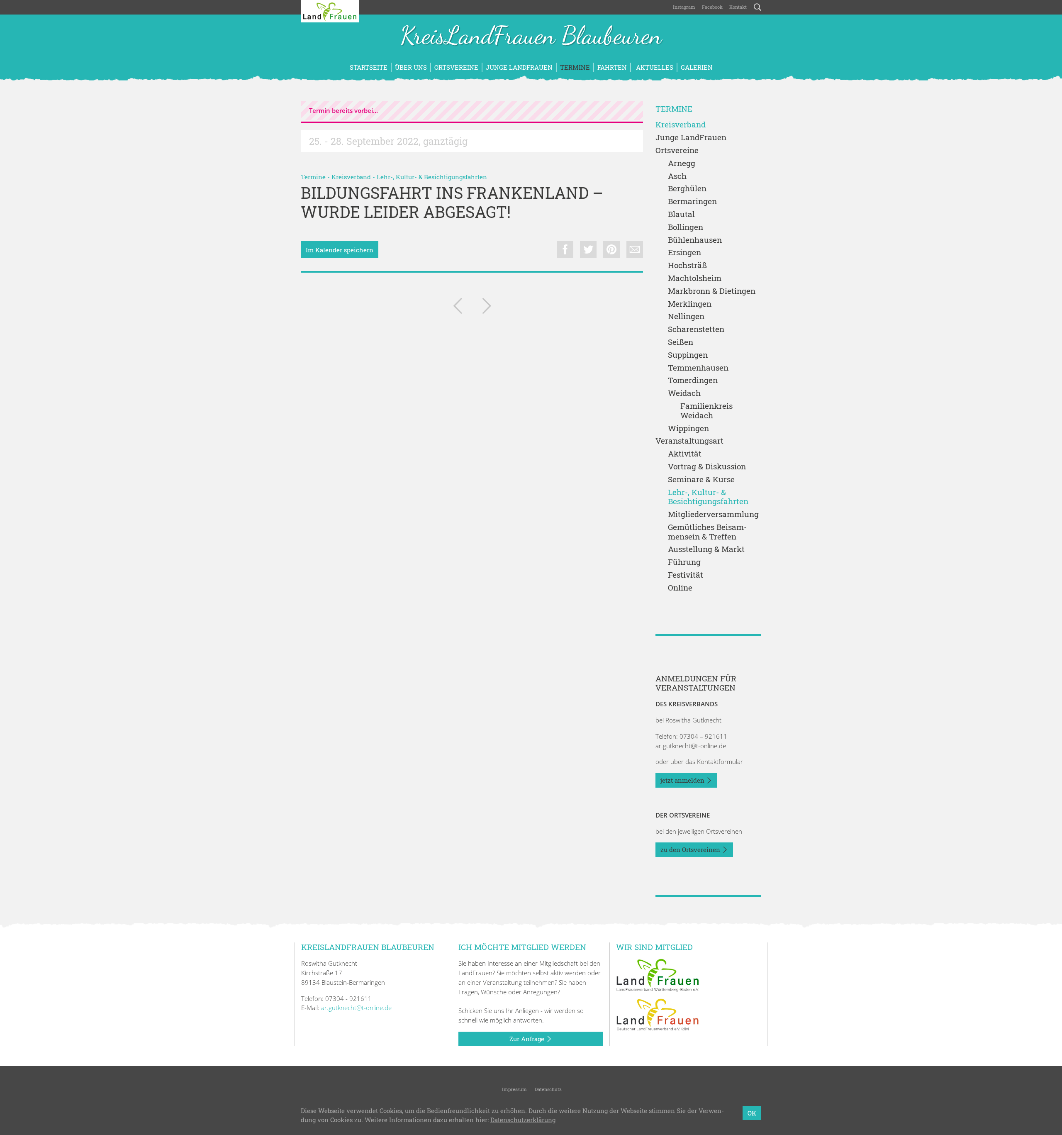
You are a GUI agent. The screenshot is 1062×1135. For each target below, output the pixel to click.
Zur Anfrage (527, 1039)
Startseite (368, 67)
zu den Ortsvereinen (691, 849)
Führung (684, 562)
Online (680, 588)
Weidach (684, 393)
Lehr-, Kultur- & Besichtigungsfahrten (432, 177)
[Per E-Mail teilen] (634, 249)
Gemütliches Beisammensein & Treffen (707, 532)
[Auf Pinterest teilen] (611, 249)
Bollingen (685, 227)
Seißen (680, 342)
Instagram (684, 7)
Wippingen (688, 428)
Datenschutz (547, 1089)
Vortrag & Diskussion (707, 466)
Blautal (681, 214)
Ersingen (684, 252)
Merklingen (689, 304)
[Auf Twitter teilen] (588, 249)
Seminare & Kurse (701, 479)
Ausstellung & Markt (706, 549)
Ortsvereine (456, 67)
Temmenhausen (698, 368)
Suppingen (688, 355)
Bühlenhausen (695, 240)
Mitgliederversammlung (713, 514)
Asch (677, 176)
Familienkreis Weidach (706, 410)
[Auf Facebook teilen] (565, 249)
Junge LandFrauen (519, 67)
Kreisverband (351, 177)
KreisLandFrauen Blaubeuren (531, 36)
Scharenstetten (696, 329)
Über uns (411, 67)
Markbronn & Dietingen (711, 291)
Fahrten (612, 67)
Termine (575, 67)
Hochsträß (687, 265)
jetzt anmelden (683, 780)
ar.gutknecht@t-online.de (690, 746)
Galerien (697, 67)
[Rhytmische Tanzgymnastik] (486, 307)
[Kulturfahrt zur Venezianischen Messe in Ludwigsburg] (457, 307)
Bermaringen (692, 201)
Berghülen (687, 188)
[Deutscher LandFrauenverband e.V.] (657, 1014)
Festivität (685, 575)
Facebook (712, 7)
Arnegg (681, 163)
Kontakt (738, 7)
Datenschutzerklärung (522, 1120)
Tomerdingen (693, 380)
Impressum (514, 1089)
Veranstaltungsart (689, 441)
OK (752, 1113)
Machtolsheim (694, 278)
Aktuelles (653, 67)
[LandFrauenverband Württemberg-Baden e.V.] (657, 974)
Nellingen (686, 316)
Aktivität (685, 454)
